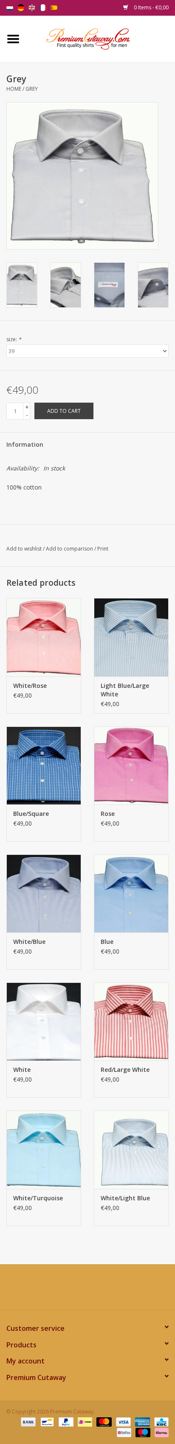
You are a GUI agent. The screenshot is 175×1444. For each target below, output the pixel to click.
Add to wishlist (24, 548)
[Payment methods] (27, 1421)
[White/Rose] (43, 637)
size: (13, 339)
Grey (31, 88)
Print (102, 548)
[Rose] (131, 765)
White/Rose (30, 686)
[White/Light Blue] (131, 1149)
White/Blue (29, 942)
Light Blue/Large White (125, 690)
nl (9, 7)
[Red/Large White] (131, 1021)
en (31, 7)
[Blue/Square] (43, 765)
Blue (107, 942)
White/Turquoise (38, 1198)
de (20, 7)
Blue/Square (31, 814)
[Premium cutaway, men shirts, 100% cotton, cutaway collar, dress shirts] (101, 38)
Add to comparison (70, 548)
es (54, 7)
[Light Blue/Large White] (131, 637)
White (22, 1070)
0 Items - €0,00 (151, 7)
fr (43, 7)
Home (13, 88)
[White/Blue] (43, 893)
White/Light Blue (125, 1198)
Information (24, 444)
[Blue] (131, 893)
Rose (108, 814)
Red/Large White (125, 1070)
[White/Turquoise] (43, 1149)
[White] (43, 1021)
